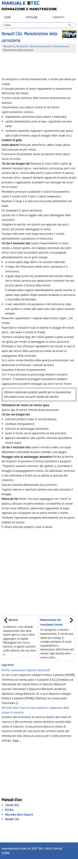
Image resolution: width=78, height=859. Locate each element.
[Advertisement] (39, 65)
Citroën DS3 (12, 805)
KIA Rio (9, 810)
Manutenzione (61, 46)
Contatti (58, 17)
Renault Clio (9, 46)
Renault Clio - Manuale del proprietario (34, 46)
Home (7, 17)
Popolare (32, 17)
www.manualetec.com (14, 848)
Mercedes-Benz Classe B (19, 814)
